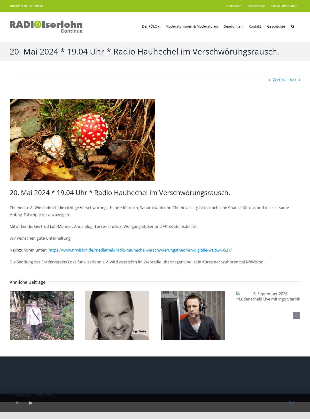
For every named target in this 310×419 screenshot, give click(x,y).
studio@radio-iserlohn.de (27, 6)
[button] (292, 26)
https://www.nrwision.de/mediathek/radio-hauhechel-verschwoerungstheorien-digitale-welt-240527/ (140, 250)
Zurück (279, 80)
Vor (293, 80)
